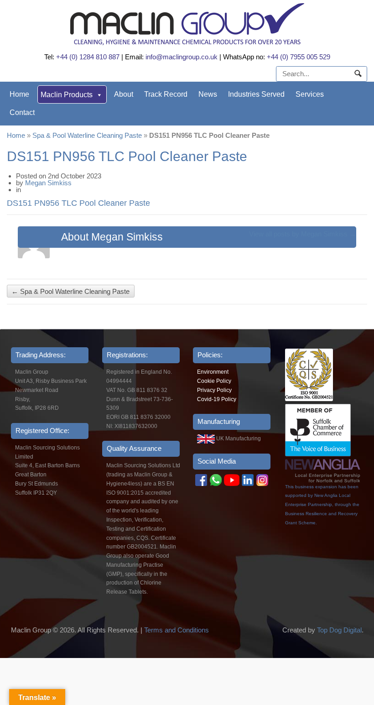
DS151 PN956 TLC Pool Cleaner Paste (78, 203)
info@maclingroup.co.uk (181, 57)
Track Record (165, 94)
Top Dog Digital (339, 630)
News (207, 94)
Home (19, 94)
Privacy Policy (214, 390)
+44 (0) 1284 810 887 (87, 57)
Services (310, 94)
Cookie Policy (214, 381)
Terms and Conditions (176, 630)
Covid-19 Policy (216, 399)
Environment (213, 372)
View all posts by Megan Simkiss (302, 234)
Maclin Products (67, 95)
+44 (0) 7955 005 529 (298, 57)
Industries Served (256, 94)
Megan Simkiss (48, 183)
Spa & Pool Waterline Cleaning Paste (87, 135)
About (123, 94)
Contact (22, 112)
